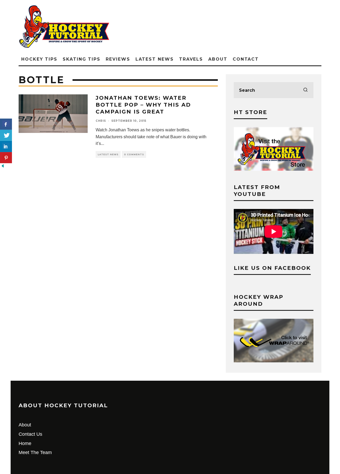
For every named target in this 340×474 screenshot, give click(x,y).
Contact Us (30, 434)
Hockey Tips (39, 59)
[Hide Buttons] (2, 167)
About (217, 59)
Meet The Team (35, 452)
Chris (101, 121)
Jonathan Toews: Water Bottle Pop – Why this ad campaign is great (143, 105)
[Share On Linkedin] (6, 146)
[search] (305, 90)
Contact (246, 59)
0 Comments (134, 154)
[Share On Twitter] (6, 135)
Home (25, 443)
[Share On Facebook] (6, 124)
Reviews (118, 59)
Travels (191, 59)
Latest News (154, 59)
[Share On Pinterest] (6, 157)
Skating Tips (81, 59)
